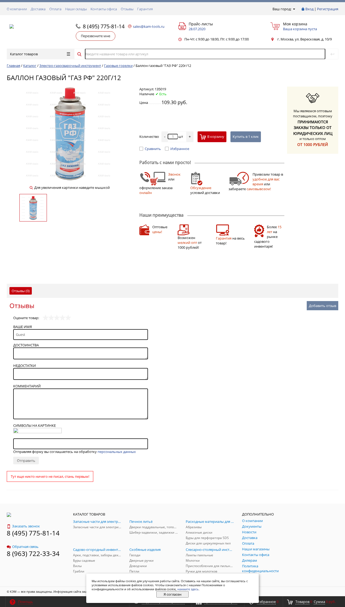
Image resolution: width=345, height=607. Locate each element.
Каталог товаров (24, 54)
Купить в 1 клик (246, 136)
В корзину (215, 136)
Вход (309, 8)
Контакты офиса (104, 8)
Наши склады (76, 8)
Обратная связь (25, 546)
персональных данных (117, 451)
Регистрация (327, 8)
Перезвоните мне (95, 35)
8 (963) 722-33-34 (33, 553)
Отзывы (127, 8)
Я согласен (172, 594)
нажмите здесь (188, 589)
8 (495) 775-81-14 (104, 26)
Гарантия (145, 8)
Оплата (55, 8)
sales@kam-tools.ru (148, 26)
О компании (17, 8)
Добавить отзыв (322, 305)
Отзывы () (21, 290)
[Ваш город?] (293, 8)
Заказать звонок (26, 526)
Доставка (38, 8)
